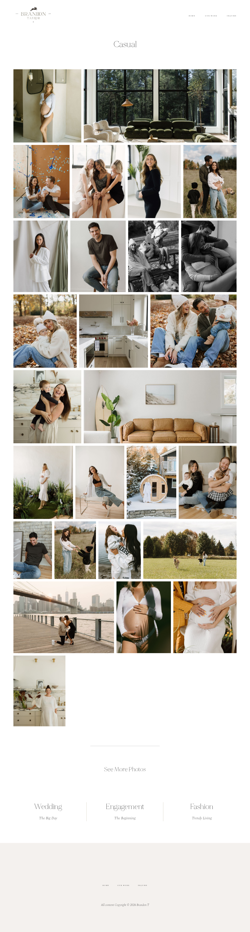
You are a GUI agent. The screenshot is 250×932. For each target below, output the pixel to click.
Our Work (211, 16)
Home (192, 16)
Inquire (232, 16)
